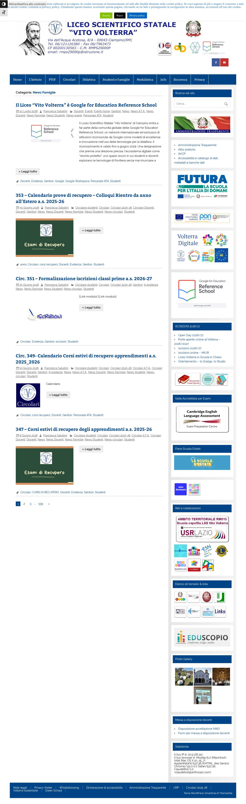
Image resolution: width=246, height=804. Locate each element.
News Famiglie (36, 115)
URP (176, 787)
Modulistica (145, 79)
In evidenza (151, 284)
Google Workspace (77, 181)
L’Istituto (35, 79)
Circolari (69, 79)
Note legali (20, 787)
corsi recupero (49, 264)
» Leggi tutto (28, 171)
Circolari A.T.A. (141, 368)
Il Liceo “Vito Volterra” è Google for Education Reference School (86, 105)
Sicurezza (180, 79)
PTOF (52, 79)
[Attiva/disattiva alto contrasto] (4, 4)
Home (17, 79)
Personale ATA (92, 115)
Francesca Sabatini (55, 111)
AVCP (181, 153)
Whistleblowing (69, 787)
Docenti (79, 111)
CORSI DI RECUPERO (45, 492)
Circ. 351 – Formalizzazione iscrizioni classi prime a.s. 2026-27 (84, 278)
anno (23, 264)
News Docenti (55, 211)
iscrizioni (61, 341)
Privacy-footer (43, 787)
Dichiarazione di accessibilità (104, 787)
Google (59, 181)
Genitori (116, 111)
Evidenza (37, 181)
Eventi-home (102, 111)
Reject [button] (119, 15)
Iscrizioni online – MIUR (193, 352)
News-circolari (114, 211)
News (125, 111)
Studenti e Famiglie (116, 79)
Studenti (108, 115)
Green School (53, 790)
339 (40, 504)
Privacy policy (137, 15)
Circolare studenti (86, 207)
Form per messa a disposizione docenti (204, 733)
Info (163, 79)
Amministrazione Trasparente (197, 145)
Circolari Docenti (143, 207)
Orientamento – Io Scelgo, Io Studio (201, 361)
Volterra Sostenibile (25, 790)
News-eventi (74, 115)
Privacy (199, 79)
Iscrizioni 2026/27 (189, 348)
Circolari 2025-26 (121, 207)
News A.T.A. (138, 111)
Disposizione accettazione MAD (199, 728)
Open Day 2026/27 (191, 335)
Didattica (89, 79)
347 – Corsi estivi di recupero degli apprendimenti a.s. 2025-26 (84, 429)
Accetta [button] (106, 15)
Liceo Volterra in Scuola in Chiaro (200, 357)
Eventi (89, 111)
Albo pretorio (186, 149)
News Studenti (56, 115)
